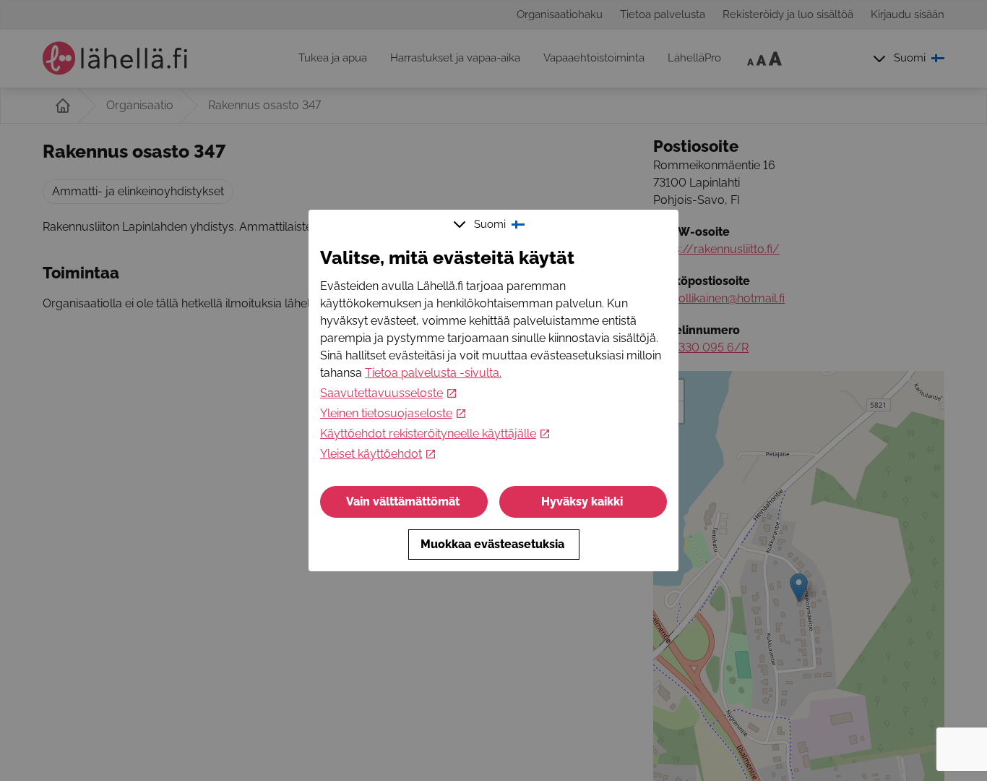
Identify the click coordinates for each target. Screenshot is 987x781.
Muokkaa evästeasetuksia (492, 544)
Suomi (490, 224)
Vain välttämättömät (403, 501)
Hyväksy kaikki (582, 501)
